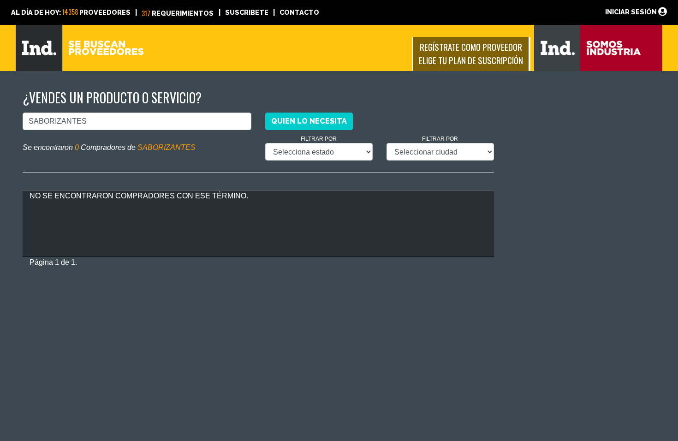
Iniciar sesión (631, 12)
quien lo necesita (309, 121)
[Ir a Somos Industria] (598, 47)
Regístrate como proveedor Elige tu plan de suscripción (471, 53)
